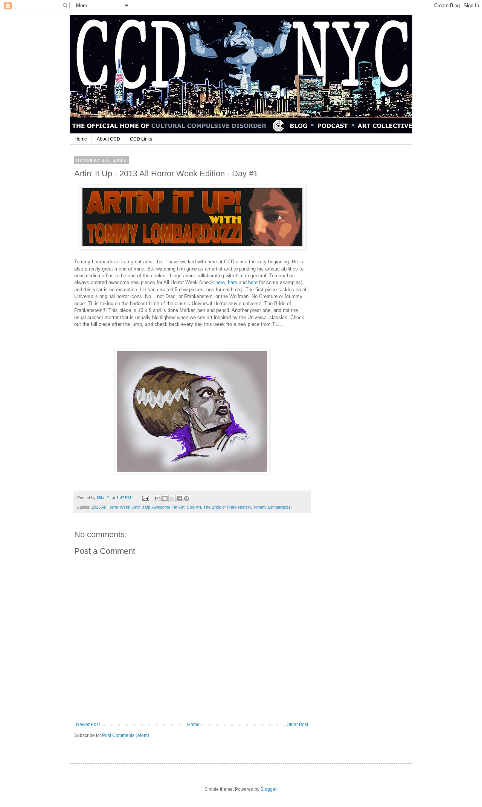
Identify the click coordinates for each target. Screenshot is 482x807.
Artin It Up (141, 507)
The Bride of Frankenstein (227, 507)
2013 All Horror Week (111, 507)
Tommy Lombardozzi (272, 507)
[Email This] (158, 498)
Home (81, 139)
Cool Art (194, 507)
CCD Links (141, 139)
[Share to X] (172, 498)
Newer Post (88, 724)
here (220, 282)
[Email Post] (145, 497)
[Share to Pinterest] (186, 498)
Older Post (297, 724)
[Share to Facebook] (179, 498)
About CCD (108, 139)
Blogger (268, 789)
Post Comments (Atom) (125, 735)
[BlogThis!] (165, 498)
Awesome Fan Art (168, 507)
